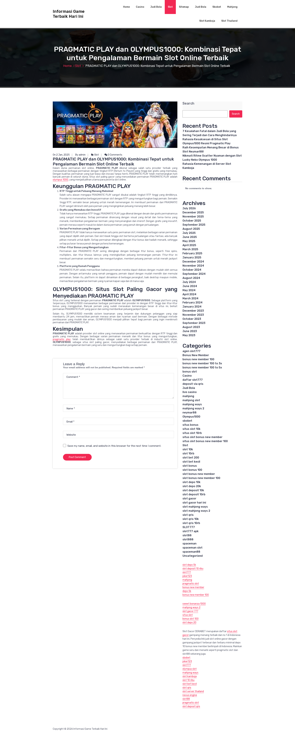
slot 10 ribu (188, 680)
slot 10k (187, 449)
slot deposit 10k (193, 490)
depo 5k (186, 591)
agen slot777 (191, 351)
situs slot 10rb (192, 433)
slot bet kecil (191, 461)
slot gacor (189, 498)
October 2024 (191, 269)
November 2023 (193, 314)
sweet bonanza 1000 (194, 603)
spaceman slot (192, 547)
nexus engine (189, 695)
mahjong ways (192, 404)
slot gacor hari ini (194, 502)
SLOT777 (188, 527)
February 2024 (192, 302)
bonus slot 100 (190, 618)
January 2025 (191, 257)
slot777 (186, 572)
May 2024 (188, 290)
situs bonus (190, 424)
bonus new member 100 (198, 359)
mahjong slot (191, 400)
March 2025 (190, 249)
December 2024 (193, 261)
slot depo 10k (191, 482)
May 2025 (188, 241)
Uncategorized (192, 555)
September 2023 (193, 323)
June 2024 (189, 286)
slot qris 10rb (191, 523)
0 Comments (114, 154)
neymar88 (189, 412)
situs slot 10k (191, 429)
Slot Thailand (229, 20)
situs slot (187, 615)
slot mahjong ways (195, 506)
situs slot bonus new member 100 (205, 441)
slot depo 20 (189, 622)
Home (126, 6)
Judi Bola (156, 6)
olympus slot (189, 668)
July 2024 (189, 282)
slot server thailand (193, 691)
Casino (140, 6)
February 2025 (192, 253)
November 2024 (193, 265)
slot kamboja (189, 676)
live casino (189, 392)
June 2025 (189, 237)
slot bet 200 (190, 457)
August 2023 (191, 327)
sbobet (187, 420)
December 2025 (193, 212)
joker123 (187, 576)
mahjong (188, 396)
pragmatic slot (190, 583)
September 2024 (194, 273)
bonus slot (189, 371)
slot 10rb (188, 453)
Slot (170, 6)
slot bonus (189, 465)
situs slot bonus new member (202, 437)
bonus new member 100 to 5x (202, 367)
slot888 (187, 539)
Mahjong (232, 6)
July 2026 (189, 208)
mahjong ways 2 (193, 408)
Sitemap (184, 6)
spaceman (189, 543)
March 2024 (190, 298)
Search (188, 103)
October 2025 (191, 220)
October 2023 (191, 318)
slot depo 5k (189, 564)
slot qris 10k (190, 519)
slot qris (188, 514)
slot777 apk (190, 531)
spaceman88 (191, 551)
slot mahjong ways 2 (196, 510)
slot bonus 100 (192, 469)
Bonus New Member (195, 355)
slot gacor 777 (190, 611)
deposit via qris (192, 383)
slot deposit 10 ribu (192, 568)
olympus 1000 (60, 179)
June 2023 (189, 331)
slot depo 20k (191, 486)
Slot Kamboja (207, 20)
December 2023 (193, 310)
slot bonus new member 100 (201, 478)
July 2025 (189, 233)
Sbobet (216, 6)
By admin (80, 154)
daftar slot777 (192, 379)
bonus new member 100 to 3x (202, 363)
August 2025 (191, 228)
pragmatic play (62, 339)
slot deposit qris (191, 706)
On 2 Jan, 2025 (61, 154)
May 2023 (188, 335)
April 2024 (189, 294)
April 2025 (189, 245)
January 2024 (191, 306)
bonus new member (193, 587)
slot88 (187, 535)
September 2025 (193, 224)
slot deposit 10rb (193, 494)
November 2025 (193, 216)
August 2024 (191, 278)
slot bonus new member (198, 474)
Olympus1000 (191, 416)
